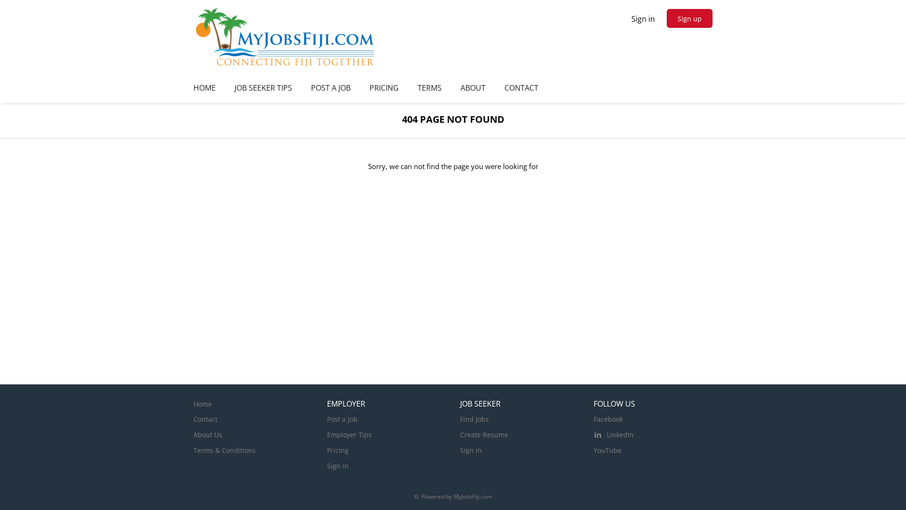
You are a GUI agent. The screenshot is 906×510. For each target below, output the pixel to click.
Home (202, 404)
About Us (207, 434)
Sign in (643, 19)
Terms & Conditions (224, 450)
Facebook (608, 419)
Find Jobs (474, 419)
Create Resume (484, 434)
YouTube (607, 450)
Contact (205, 419)
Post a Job (342, 419)
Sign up (690, 18)
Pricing (338, 450)
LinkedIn (620, 434)
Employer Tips (349, 434)
